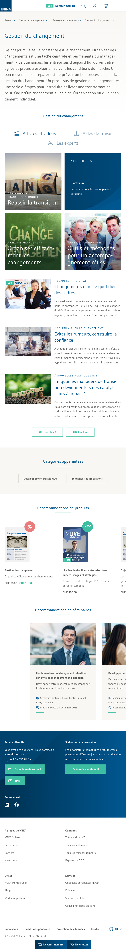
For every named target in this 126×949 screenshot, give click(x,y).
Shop (8, 890)
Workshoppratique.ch (17, 898)
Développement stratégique (40, 478)
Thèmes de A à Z (75, 837)
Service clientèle (75, 898)
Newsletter (11, 860)
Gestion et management (32, 20)
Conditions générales (37, 929)
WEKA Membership (16, 882)
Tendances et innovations (87, 478)
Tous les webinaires (76, 845)
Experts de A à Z (75, 860)
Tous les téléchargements (80, 852)
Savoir (8, 20)
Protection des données (71, 929)
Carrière (9, 852)
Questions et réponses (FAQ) (82, 882)
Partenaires (11, 845)
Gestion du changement (97, 20)
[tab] (35, 133)
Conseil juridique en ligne (80, 905)
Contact (95, 929)
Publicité (70, 890)
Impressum (11, 929)
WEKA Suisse (12, 837)
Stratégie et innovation (65, 20)
